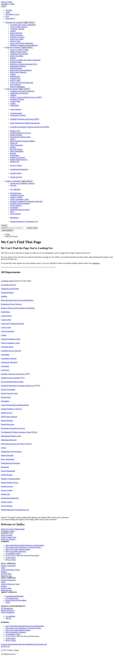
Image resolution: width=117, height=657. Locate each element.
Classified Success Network (11, 351)
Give (7, 16)
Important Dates (16, 62)
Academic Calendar (17, 29)
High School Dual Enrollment (21, 70)
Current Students (11, 89)
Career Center (6, 327)
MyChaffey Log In (12, 14)
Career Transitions (7, 331)
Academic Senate (7, 281)
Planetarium (14, 218)
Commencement (16, 113)
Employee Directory (8, 539)
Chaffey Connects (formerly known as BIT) (26, 97)
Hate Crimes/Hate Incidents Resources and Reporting (24, 545)
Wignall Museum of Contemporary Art (24, 221)
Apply (7, 12)
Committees (5, 355)
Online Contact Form (8, 537)
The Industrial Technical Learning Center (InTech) (19, 432)
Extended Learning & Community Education (26, 201)
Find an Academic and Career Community (25, 60)
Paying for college (16, 56)
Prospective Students (12, 47)
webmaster (95, 263)
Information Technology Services (13, 428)
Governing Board (11, 598)
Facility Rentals (15, 205)
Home (7, 234)
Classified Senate (7, 347)
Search (3, 228)
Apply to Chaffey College (19, 50)
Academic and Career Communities (23, 25)
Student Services (7, 486)
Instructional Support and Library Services (16, 444)
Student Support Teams (18, 52)
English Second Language (10, 378)
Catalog (13, 31)
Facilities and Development (20, 203)
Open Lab (13, 143)
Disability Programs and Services (13, 374)
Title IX (8, 618)
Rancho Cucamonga (8, 566)
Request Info (20, 529)
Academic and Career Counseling (22, 91)
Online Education (16, 35)
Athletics (13, 95)
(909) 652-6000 (6, 535)
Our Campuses (15, 85)
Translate (8, 10)
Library (12, 139)
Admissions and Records (19, 54)
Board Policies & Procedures (15, 600)
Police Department (16, 151)
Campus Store (15, 101)
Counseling (5, 366)
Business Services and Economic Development (18, 308)
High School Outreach (18, 72)
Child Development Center (10, 339)
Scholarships (14, 155)
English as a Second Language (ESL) (23, 64)
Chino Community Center (19, 199)
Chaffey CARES (16, 197)
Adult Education (16, 68)
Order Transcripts (16, 145)
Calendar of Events (17, 99)
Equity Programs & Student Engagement (24, 123)
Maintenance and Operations (11, 451)
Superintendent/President (14, 596)
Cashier (13, 74)
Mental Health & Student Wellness (22, 141)
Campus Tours (15, 78)
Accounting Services (8, 285)
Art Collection (15, 189)
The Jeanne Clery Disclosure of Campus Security (23, 547)
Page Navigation (7, 230)
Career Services (15, 109)
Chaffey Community (12, 181)
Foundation (14, 208)
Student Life (14, 162)
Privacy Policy (10, 560)
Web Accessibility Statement (15, 551)
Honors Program (16, 33)
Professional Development (10, 463)
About (7, 602)
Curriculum (5, 370)
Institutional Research (8, 440)
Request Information (17, 87)
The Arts (13, 185)
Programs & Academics (14, 22)
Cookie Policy (10, 558)
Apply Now (5, 529)
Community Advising (18, 115)
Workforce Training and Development (23, 45)
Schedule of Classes (17, 37)
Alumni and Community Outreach (22, 183)
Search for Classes (16, 39)
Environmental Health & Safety (12, 382)
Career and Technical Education (21, 43)
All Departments (7, 608)
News (12, 212)
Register (13, 58)
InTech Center (15, 41)
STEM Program (6, 475)
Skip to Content (6, 2)
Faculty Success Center (9, 393)
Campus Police (6, 316)
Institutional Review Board (19, 210)
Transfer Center (15, 173)
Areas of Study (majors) (18, 27)
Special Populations (8, 471)
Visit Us (12, 529)
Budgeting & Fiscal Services (11, 304)
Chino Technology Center (10, 570)
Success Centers (16, 165)
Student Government (17, 157)
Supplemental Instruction (19, 169)
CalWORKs (14, 105)
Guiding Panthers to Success (20, 133)
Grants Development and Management (15, 405)
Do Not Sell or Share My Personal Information (22, 556)
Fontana (4, 572)
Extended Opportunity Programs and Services (17, 386)
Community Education (9, 362)
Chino (3, 568)
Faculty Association (8, 389)
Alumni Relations (7, 292)
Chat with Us (10, 18)
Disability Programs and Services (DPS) (24, 119)
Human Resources (7, 424)
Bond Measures (15, 193)
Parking (13, 147)
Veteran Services (16, 177)
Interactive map (6, 576)
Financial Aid (15, 76)
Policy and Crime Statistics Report (17, 549)
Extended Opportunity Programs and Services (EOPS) (29, 127)
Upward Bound (6, 506)
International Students (18, 66)
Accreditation (10, 616)
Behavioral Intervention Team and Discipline (17, 300)
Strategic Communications (10, 479)
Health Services (6, 413)
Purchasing (5, 467)
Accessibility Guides (12, 553)
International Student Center (20, 137)
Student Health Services (18, 159)
